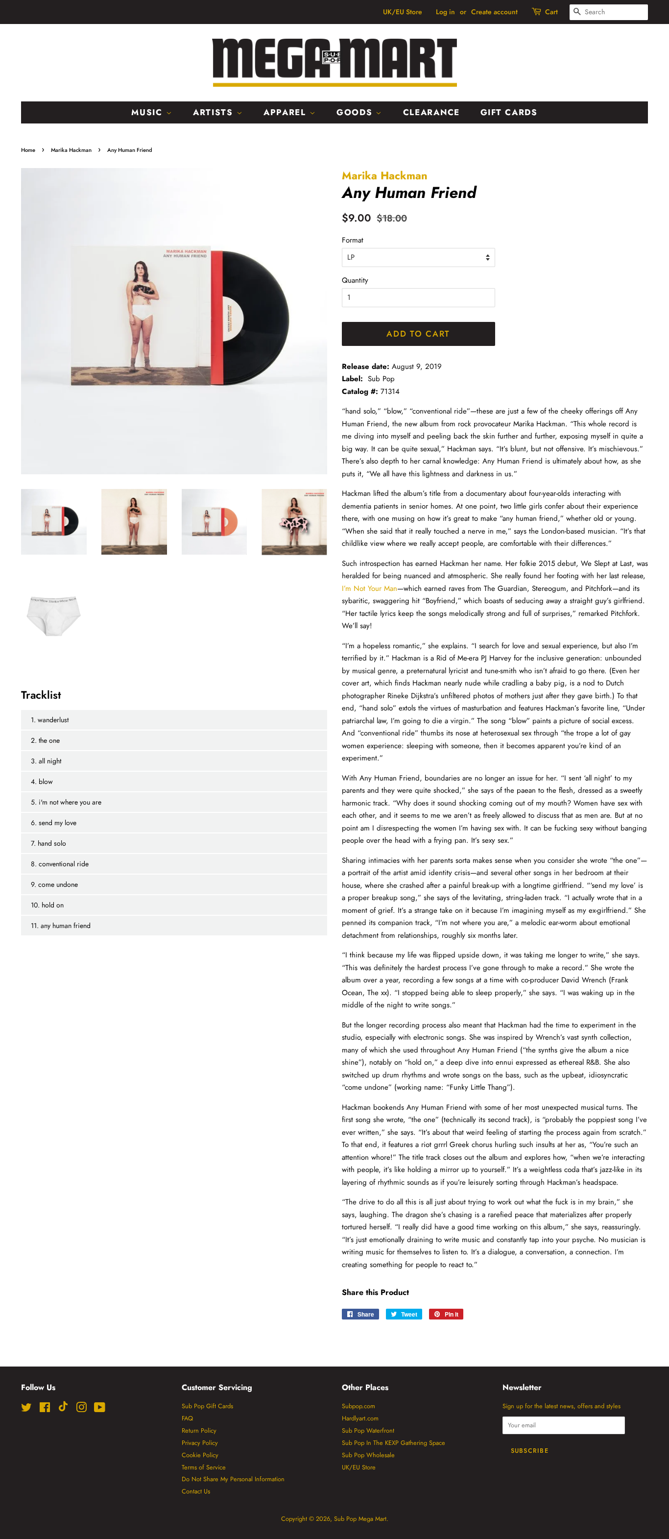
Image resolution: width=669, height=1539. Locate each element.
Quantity (355, 280)
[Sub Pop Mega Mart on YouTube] (99, 1409)
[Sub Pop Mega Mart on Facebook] (44, 1409)
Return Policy (199, 1430)
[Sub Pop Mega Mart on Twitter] (26, 1409)
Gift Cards (509, 112)
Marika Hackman (71, 150)
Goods (356, 112)
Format (352, 240)
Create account (494, 12)
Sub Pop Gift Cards (207, 1406)
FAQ (187, 1418)
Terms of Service (204, 1467)
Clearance (431, 112)
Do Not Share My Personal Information (233, 1479)
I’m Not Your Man (369, 588)
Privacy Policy (200, 1442)
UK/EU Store (402, 12)
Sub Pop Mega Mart (360, 1518)
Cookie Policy (200, 1455)
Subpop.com (358, 1406)
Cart (551, 12)
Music (148, 112)
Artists (215, 112)
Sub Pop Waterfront (368, 1430)
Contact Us (196, 1491)
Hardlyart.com (360, 1418)
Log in (445, 12)
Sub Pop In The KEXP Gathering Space (393, 1442)
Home (28, 150)
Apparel (286, 112)
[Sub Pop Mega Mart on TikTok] (63, 1409)
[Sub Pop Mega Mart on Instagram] (81, 1409)
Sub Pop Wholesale (368, 1455)
